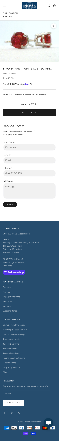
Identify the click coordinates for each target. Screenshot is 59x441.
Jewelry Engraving (11, 344)
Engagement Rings (11, 296)
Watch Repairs (9, 362)
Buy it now (29, 112)
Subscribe (13, 403)
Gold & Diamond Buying (13, 334)
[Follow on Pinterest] (19, 413)
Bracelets (7, 287)
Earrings (6, 292)
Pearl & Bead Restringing (14, 358)
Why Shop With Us (11, 367)
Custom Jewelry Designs (14, 325)
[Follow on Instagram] (11, 413)
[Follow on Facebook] (4, 413)
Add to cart (29, 104)
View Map (7, 265)
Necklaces (7, 301)
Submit (10, 204)
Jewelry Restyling (10, 353)
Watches (7, 306)
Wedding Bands (10, 311)
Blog (5, 372)
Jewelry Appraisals (11, 339)
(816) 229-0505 (10, 233)
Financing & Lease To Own (15, 329)
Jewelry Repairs (10, 348)
